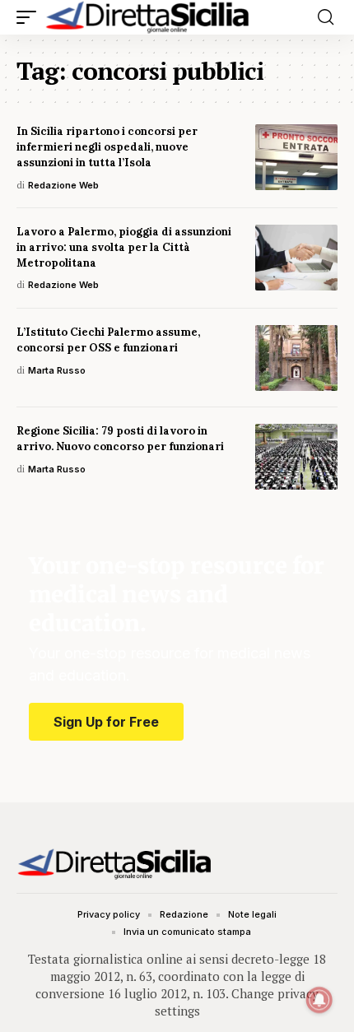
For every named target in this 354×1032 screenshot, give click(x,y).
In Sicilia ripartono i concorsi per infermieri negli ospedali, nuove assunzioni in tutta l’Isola (107, 147)
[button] (30, 17)
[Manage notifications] (319, 1000)
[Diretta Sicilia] (148, 17)
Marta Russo (57, 370)
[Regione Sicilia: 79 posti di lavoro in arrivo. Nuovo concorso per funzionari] (296, 457)
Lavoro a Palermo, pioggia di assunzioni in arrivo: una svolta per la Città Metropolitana (123, 247)
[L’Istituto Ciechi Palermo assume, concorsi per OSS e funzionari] (296, 358)
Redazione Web (63, 185)
